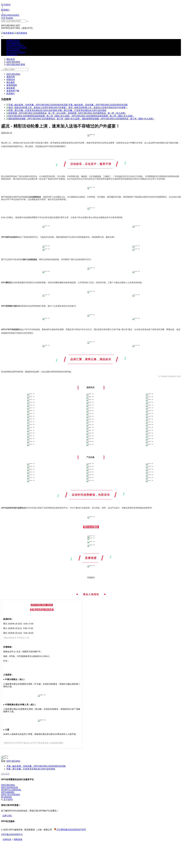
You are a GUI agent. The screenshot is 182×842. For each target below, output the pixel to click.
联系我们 (5, 10)
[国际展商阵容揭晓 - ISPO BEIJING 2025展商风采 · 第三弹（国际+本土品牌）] (44, 119)
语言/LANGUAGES (10, 15)
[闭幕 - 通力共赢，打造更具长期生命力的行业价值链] (32, 110)
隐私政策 (18, 839)
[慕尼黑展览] (91, 33)
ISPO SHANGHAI (9, 787)
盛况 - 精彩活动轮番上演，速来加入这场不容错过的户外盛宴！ (98, 107)
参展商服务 (11, 85)
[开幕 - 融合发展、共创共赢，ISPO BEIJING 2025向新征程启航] (37, 105)
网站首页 (10, 59)
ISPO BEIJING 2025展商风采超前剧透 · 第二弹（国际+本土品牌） (103, 116)
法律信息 (7, 839)
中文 (3, 18)
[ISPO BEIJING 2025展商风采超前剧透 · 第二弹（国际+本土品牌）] (39, 116)
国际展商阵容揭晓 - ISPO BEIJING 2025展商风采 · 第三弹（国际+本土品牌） (118, 119)
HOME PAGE (12, 40)
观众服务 (10, 82)
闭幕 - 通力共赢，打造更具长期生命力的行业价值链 (82, 110)
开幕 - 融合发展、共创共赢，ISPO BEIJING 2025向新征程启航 (98, 105)
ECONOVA (6, 797)
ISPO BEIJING (13, 62)
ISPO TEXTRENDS (10, 794)
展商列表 (10, 77)
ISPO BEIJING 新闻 (15, 64)
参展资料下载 (12, 91)
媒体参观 (10, 88)
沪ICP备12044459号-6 (12, 834)
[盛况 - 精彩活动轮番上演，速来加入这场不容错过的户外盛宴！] (37, 107)
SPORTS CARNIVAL (11, 790)
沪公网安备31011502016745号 (71, 829)
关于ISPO (5, 5)
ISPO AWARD (7, 792)
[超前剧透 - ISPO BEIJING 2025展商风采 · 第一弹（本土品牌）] (37, 113)
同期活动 (10, 79)
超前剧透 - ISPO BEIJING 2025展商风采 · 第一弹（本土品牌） (97, 113)
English (9, 18)
